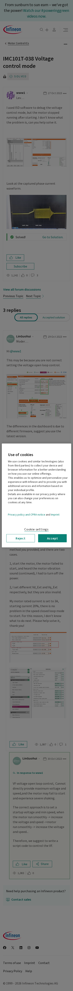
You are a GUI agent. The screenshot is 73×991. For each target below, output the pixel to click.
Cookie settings (36, 529)
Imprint (55, 515)
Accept (52, 538)
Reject (21, 538)
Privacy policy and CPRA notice (26, 515)
